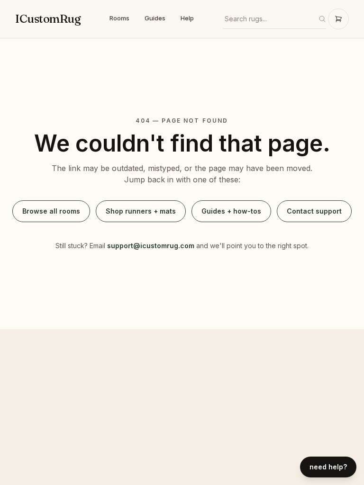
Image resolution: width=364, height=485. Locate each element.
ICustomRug (48, 19)
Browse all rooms (51, 211)
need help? (328, 467)
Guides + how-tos (231, 211)
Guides (155, 18)
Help (187, 18)
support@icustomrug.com (150, 246)
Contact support (314, 211)
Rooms (119, 18)
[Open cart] (338, 19)
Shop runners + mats (141, 211)
